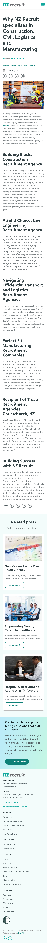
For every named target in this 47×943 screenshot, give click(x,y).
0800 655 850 (12, 802)
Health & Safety (10, 867)
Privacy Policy (9, 880)
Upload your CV (10, 848)
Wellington (8, 903)
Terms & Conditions (12, 884)
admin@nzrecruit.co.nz (16, 806)
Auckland (7, 895)
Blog (5, 876)
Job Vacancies (9, 844)
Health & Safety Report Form (16, 871)
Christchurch (8, 899)
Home (5, 859)
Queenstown (8, 911)
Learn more (12, 585)
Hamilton (7, 907)
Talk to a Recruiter (17, 761)
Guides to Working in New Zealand (19, 65)
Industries (7, 829)
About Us (7, 863)
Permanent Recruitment (13, 821)
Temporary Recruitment (14, 825)
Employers (7, 817)
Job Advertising (10, 834)
